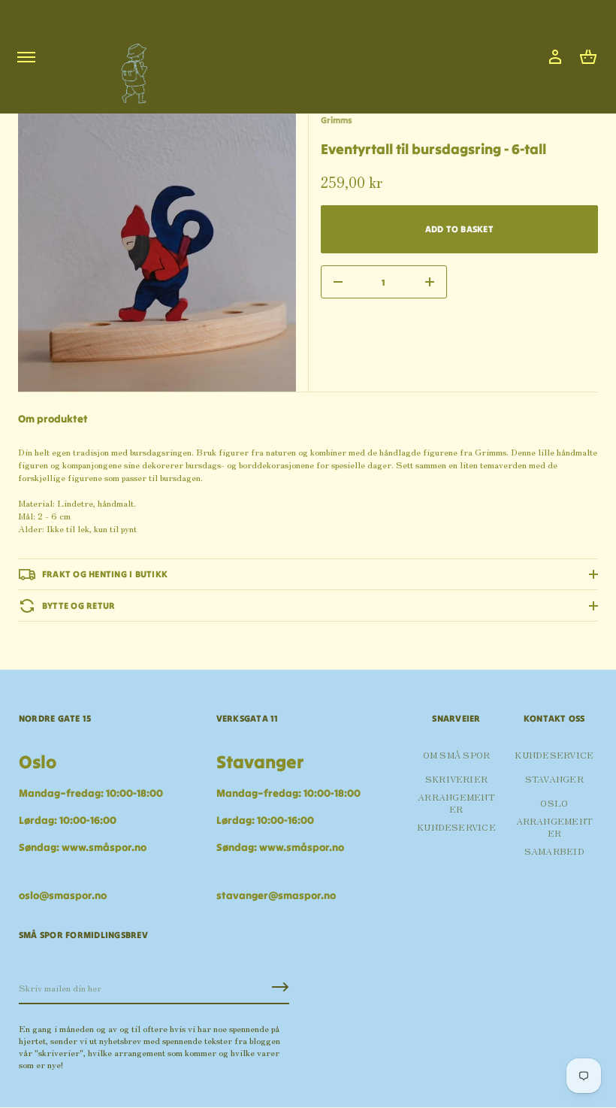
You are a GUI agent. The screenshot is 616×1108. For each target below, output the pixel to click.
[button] (588, 57)
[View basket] (588, 57)
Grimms (336, 120)
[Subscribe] (280, 987)
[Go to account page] (555, 57)
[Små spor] (130, 68)
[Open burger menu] (26, 57)
